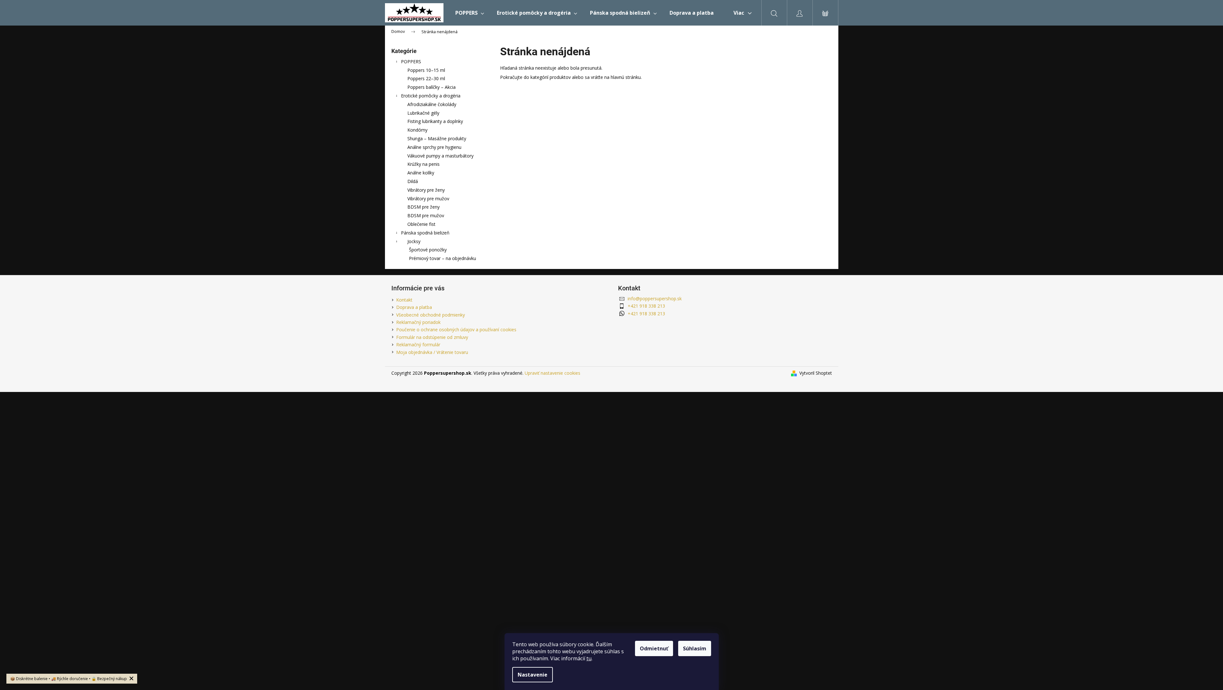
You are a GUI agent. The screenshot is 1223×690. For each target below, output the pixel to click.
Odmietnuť (654, 648)
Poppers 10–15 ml (426, 70)
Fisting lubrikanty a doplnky (435, 121)
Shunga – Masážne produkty (436, 138)
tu (589, 658)
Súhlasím (694, 648)
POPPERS (411, 61)
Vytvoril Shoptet (815, 373)
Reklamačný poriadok (418, 322)
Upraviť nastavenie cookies (552, 373)
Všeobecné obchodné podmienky (430, 315)
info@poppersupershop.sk (655, 298)
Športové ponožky (428, 250)
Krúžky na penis (423, 164)
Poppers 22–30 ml (426, 78)
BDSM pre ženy (423, 207)
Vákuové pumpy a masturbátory (440, 156)
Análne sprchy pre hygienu (434, 147)
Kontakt (404, 300)
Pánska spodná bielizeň (425, 233)
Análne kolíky (420, 173)
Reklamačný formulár (418, 344)
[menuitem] (469, 13)
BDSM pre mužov (425, 215)
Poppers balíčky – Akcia (431, 87)
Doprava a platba (414, 307)
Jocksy (413, 241)
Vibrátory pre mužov (428, 198)
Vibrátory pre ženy (426, 190)
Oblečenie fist (421, 224)
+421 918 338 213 (646, 306)
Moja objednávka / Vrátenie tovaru (432, 352)
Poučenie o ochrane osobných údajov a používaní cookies (456, 329)
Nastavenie (532, 674)
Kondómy (417, 130)
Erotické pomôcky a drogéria (430, 96)
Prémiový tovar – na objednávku (442, 258)
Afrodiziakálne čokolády (431, 104)
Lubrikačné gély (423, 113)
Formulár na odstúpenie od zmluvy (432, 337)
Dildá (412, 181)
